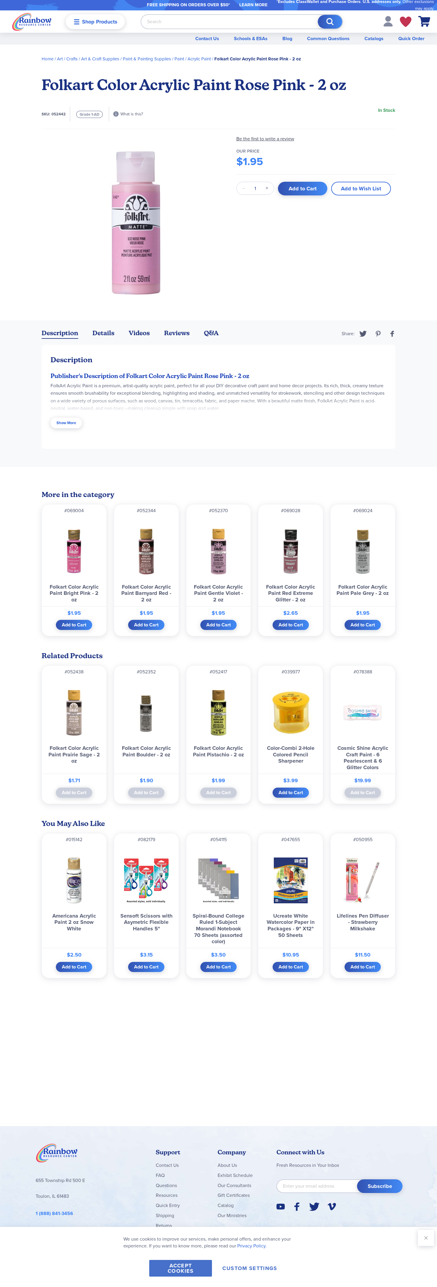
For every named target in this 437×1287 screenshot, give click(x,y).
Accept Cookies (181, 1268)
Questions (166, 1185)
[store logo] (32, 21)
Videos (139, 333)
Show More (66, 423)
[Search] (330, 22)
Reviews (177, 333)
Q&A (211, 333)
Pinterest (378, 334)
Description (60, 333)
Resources (166, 1195)
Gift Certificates (234, 1195)
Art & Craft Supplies (100, 59)
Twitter (363, 334)
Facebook (392, 334)
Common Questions (328, 38)
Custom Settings (249, 1268)
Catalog (226, 1205)
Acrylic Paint (199, 59)
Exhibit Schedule (235, 1175)
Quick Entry (168, 1205)
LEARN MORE (253, 4)
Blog (287, 38)
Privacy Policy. (252, 1245)
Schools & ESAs (251, 38)
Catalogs (373, 38)
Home (48, 59)
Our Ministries (232, 1215)
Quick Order (411, 38)
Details (103, 333)
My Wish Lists (405, 21)
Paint (179, 59)
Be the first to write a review (265, 138)
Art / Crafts (67, 59)
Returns (164, 1225)
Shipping (165, 1215)
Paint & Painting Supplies (147, 59)
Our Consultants (234, 1185)
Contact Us (207, 38)
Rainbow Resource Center (57, 1154)
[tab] (60, 334)
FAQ (160, 1175)
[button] (388, 21)
